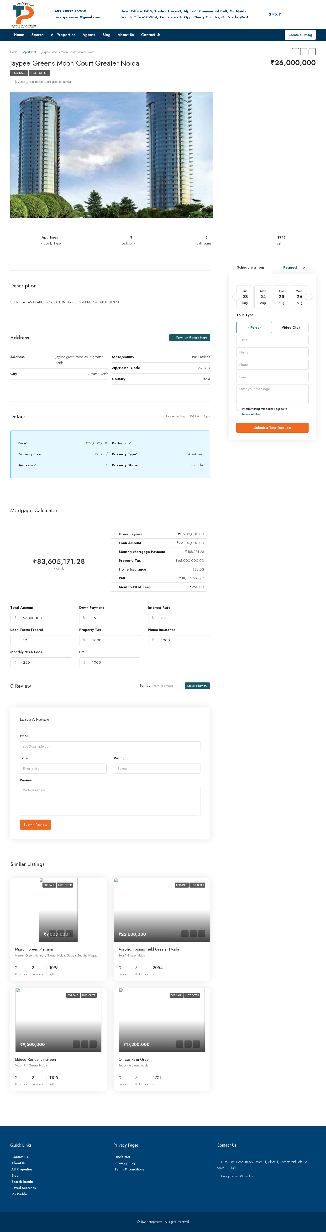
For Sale (19, 73)
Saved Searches (23, 1187)
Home (19, 34)
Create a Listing (300, 34)
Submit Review (35, 824)
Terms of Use (251, 414)
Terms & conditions (129, 1169)
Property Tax (90, 629)
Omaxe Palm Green (135, 1059)
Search (38, 34)
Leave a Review (197, 686)
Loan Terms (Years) (26, 629)
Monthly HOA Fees (26, 652)
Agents (89, 34)
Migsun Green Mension (34, 949)
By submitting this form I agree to (264, 411)
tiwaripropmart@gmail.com (77, 17)
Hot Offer (39, 73)
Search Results (22, 1181)
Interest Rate (159, 607)
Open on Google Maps (191, 337)
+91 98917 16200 (70, 11)
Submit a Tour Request (272, 427)
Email (24, 735)
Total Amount (21, 607)
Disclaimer (122, 1156)
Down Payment (91, 607)
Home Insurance (161, 629)
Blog (106, 34)
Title (24, 758)
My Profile (19, 1194)
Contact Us (151, 34)
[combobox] (167, 686)
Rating (119, 758)
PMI (82, 652)
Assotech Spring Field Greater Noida (149, 949)
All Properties (63, 34)
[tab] (251, 267)
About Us (126, 34)
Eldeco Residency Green (35, 1059)
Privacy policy (125, 1163)
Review (26, 780)
